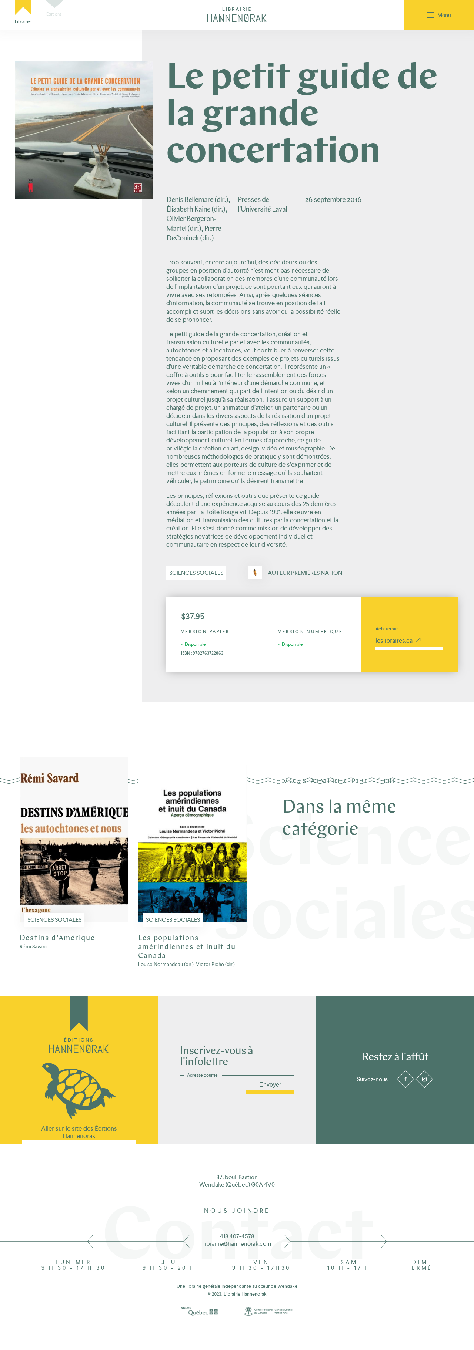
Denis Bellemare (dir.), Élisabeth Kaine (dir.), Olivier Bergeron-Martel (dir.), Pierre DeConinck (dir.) (198, 219)
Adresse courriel (203, 1075)
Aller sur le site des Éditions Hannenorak (79, 1132)
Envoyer (270, 1084)
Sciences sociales (196, 573)
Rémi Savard (33, 946)
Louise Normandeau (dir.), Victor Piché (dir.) (186, 964)
